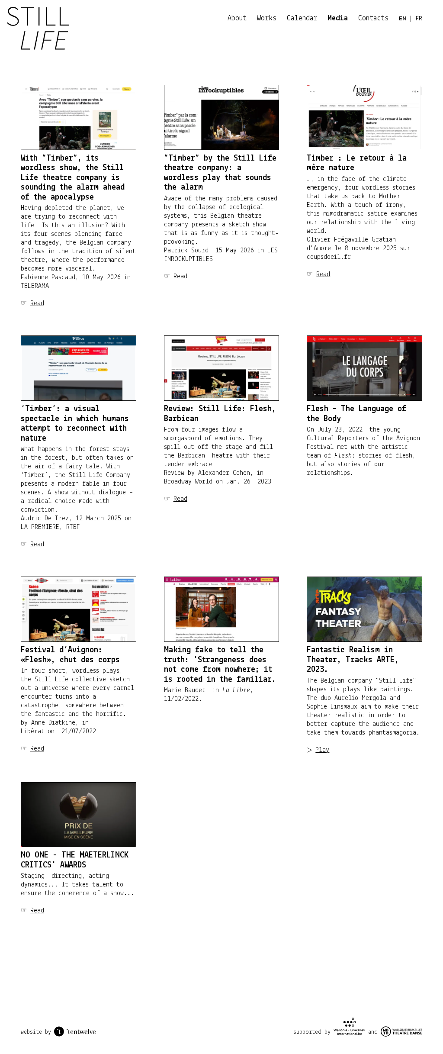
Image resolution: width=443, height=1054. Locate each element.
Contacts (373, 19)
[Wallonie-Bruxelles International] (349, 1027)
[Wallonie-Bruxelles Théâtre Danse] (401, 1031)
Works (266, 19)
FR (419, 19)
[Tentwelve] (75, 1031)
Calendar (302, 19)
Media (337, 19)
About (237, 19)
